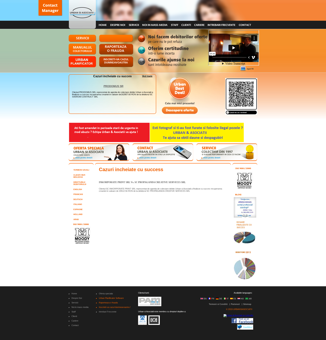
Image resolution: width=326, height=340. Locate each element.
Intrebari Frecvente (107, 312)
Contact (75, 325)
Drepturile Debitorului (79, 183)
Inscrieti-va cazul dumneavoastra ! (115, 307)
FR (212, 299)
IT (228, 299)
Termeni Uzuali (81, 170)
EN (205, 299)
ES (234, 299)
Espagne (78, 209)
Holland (77, 214)
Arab (76, 219)
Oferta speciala (106, 293)
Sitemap (247, 304)
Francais (78, 194)
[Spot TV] (247, 68)
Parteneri (235, 304)
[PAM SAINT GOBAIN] (149, 305)
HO (242, 299)
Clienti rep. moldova (79, 176)
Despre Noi (77, 298)
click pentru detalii (83, 158)
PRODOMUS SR (113, 83)
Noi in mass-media (80, 307)
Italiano (77, 204)
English (77, 189)
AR (250, 299)
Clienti (74, 316)
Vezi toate (147, 76)
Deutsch (77, 199)
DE (220, 299)
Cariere (75, 321)
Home (74, 293)
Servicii (75, 302)
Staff (74, 312)
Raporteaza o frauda (108, 302)
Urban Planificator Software (111, 298)
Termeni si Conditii (218, 304)
